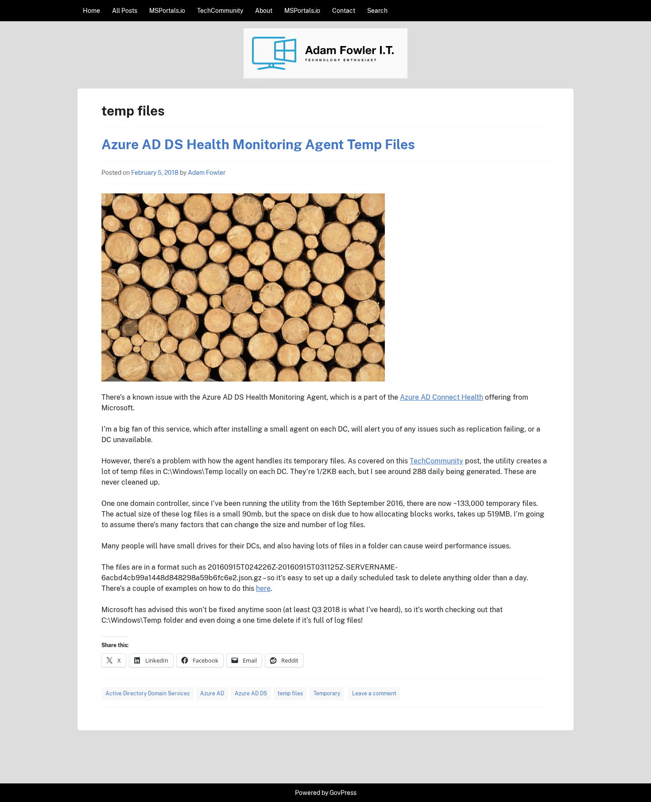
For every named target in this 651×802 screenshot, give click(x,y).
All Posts (124, 10)
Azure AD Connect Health (441, 397)
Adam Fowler (206, 172)
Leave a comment (374, 693)
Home (91, 10)
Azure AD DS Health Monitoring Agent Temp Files (258, 144)
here (263, 588)
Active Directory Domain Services (147, 693)
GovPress (342, 792)
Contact (343, 10)
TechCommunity (220, 10)
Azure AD (212, 693)
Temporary (327, 693)
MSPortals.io (167, 10)
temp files (290, 693)
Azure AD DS (251, 693)
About (263, 10)
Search (377, 10)
